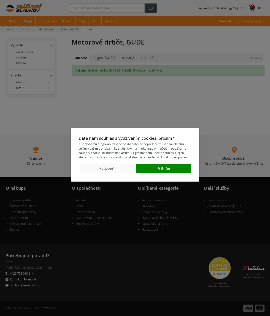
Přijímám (163, 168)
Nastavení (106, 168)
